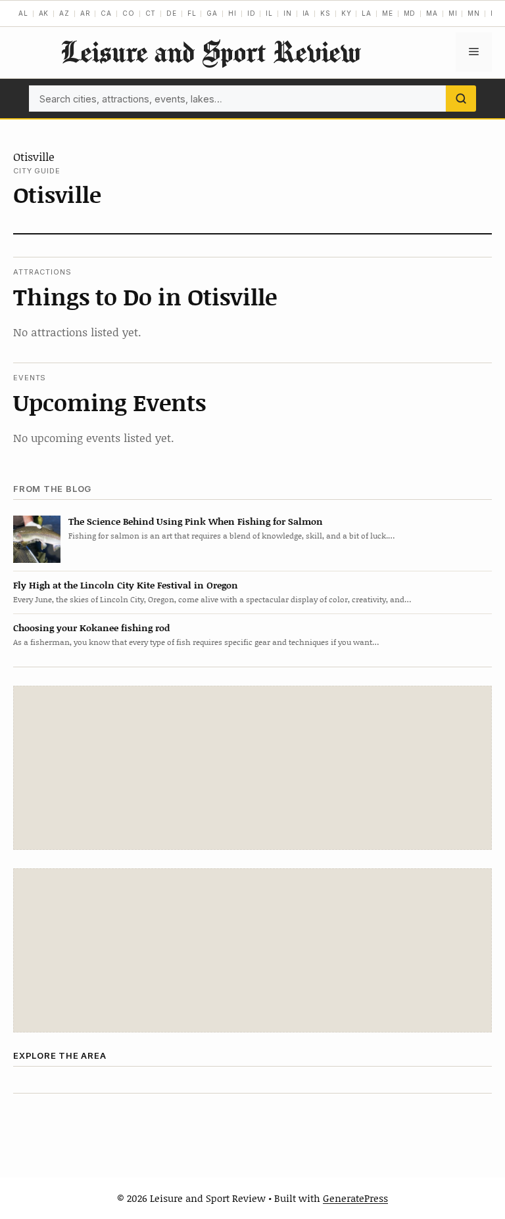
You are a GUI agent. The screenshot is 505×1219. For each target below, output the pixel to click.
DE (171, 13)
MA (432, 13)
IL (269, 13)
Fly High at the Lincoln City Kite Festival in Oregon (125, 585)
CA (106, 13)
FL (192, 13)
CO (128, 13)
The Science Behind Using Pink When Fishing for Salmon (195, 521)
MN (474, 13)
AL (23, 13)
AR (85, 13)
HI (232, 13)
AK (44, 13)
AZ (64, 13)
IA (306, 13)
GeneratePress (355, 1198)
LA (367, 13)
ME (387, 13)
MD (410, 13)
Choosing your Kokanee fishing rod (91, 627)
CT (150, 13)
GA (212, 13)
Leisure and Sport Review (210, 51)
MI (453, 13)
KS (325, 13)
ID (251, 13)
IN (287, 13)
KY (346, 13)
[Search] (461, 98)
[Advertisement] (252, 768)
